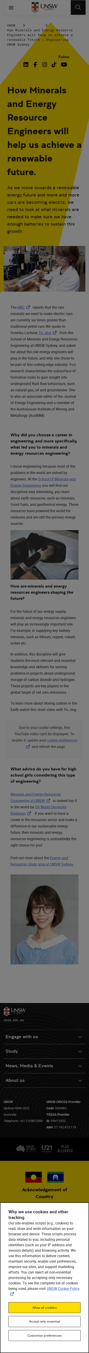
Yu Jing (48, 332)
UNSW (11, 25)
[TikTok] (54, 64)
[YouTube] (63, 64)
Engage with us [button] (21, 1036)
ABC (25, 307)
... (35, 25)
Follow (63, 57)
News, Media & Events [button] (29, 1065)
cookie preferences (62, 740)
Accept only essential (44, 1321)
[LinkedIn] (27, 64)
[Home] (45, 7)
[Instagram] (44, 64)
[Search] (78, 7)
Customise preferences (44, 1335)
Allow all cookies (44, 1307)
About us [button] (15, 1080)
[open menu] (11, 7)
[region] (44, 1277)
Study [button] (11, 1051)
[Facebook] (35, 64)
